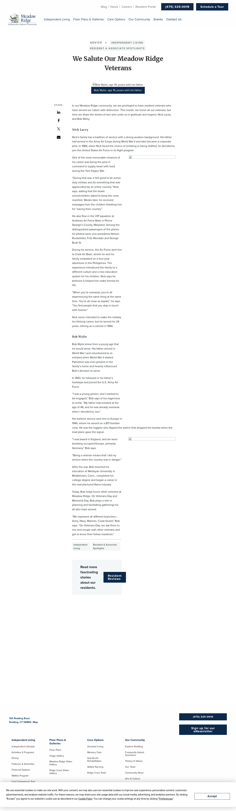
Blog (104, 6)
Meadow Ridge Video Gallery (60, 763)
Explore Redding (134, 746)
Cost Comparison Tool (23, 781)
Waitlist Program (20, 776)
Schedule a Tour (212, 7)
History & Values (134, 761)
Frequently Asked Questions (134, 754)
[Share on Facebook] (58, 120)
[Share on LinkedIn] (58, 112)
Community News (134, 773)
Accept (212, 796)
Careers (126, 6)
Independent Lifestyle (23, 746)
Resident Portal (145, 6)
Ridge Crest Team (96, 773)
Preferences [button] (166, 798)
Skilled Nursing (95, 767)
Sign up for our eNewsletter (203, 729)
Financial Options (21, 770)
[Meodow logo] (22, 19)
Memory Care (94, 752)
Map (35, 722)
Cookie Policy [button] (85, 798)
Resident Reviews (115, 577)
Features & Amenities (23, 764)
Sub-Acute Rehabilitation (94, 760)
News (114, 6)
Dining (15, 758)
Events (158, 19)
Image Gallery (56, 756)
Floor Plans (55, 750)
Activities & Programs (23, 752)
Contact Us (174, 19)
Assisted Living (95, 746)
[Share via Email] (58, 137)
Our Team (130, 767)
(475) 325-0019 (177, 6)
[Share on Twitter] (58, 129)
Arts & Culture (132, 778)
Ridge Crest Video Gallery (59, 772)
